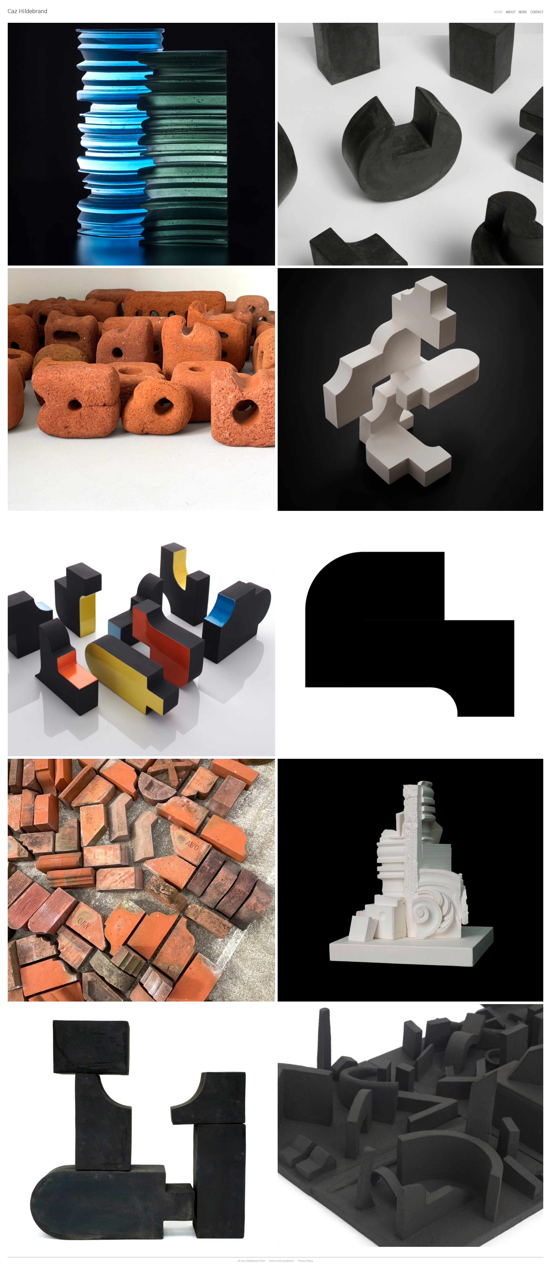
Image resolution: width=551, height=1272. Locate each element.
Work (498, 12)
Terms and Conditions (281, 1261)
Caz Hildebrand (27, 11)
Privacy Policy (305, 1261)
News (523, 12)
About (510, 12)
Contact (536, 12)
